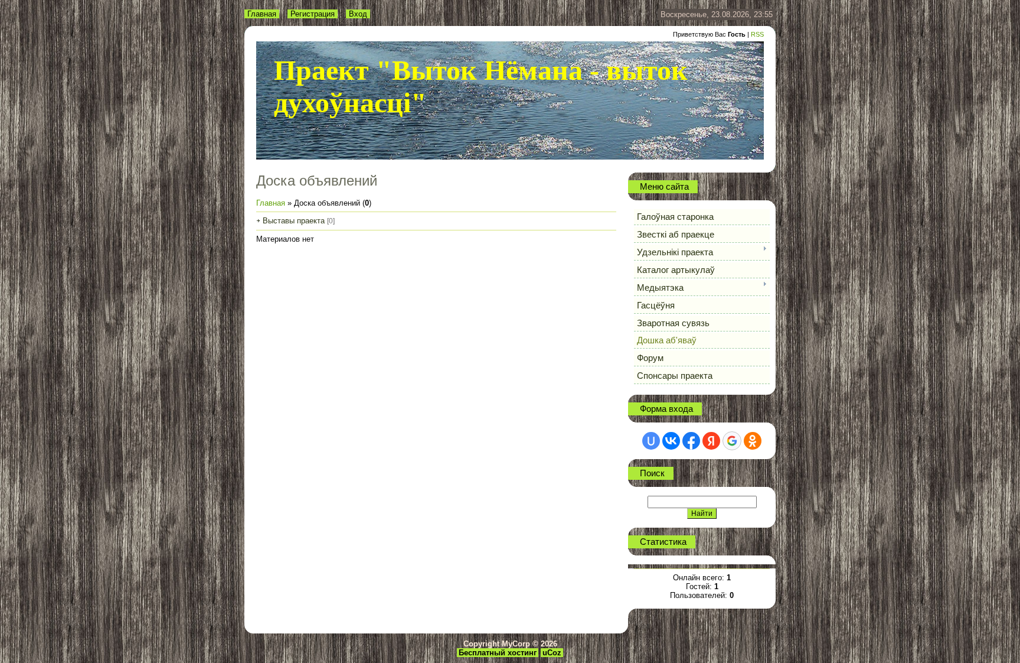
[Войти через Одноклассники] (752, 441)
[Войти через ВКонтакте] (671, 441)
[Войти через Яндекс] (711, 441)
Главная (261, 13)
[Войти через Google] (731, 440)
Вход (358, 13)
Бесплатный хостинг (498, 652)
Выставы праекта (294, 220)
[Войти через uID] (651, 441)
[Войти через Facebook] (691, 441)
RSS (757, 34)
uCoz (551, 652)
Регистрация (312, 13)
